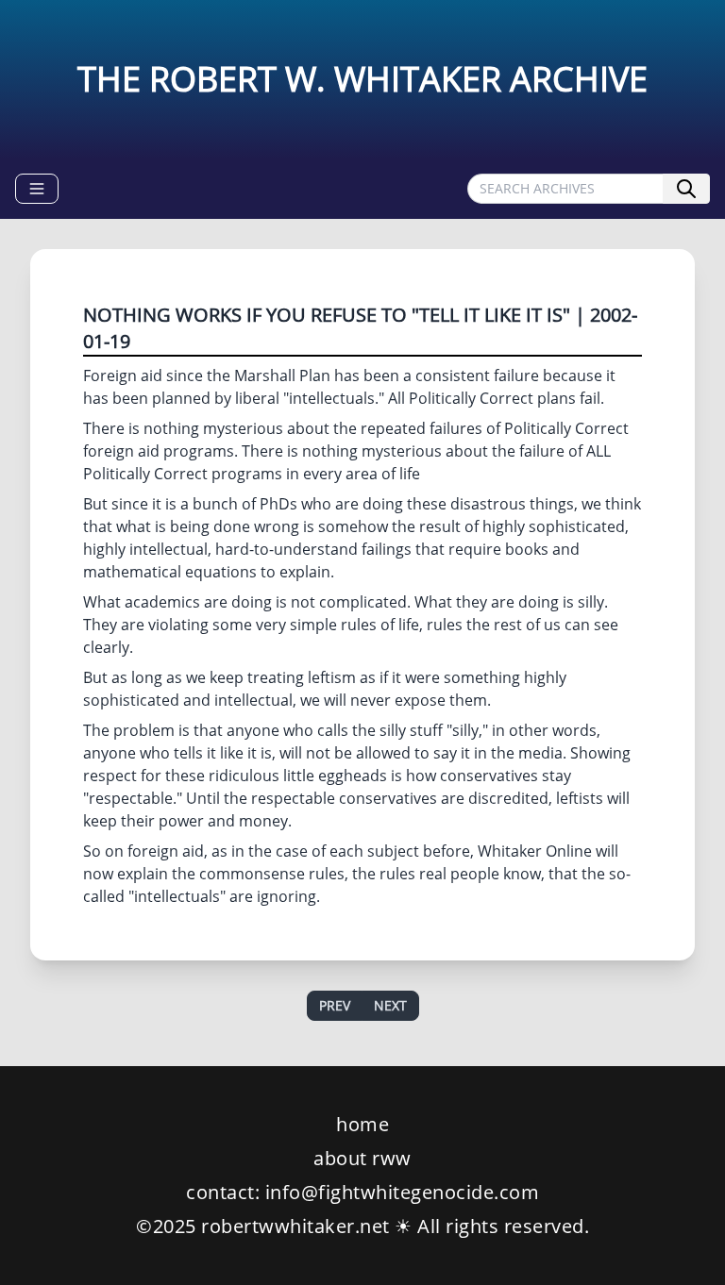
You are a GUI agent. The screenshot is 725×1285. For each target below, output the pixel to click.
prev (334, 1005)
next (390, 1005)
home (362, 1124)
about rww (362, 1158)
